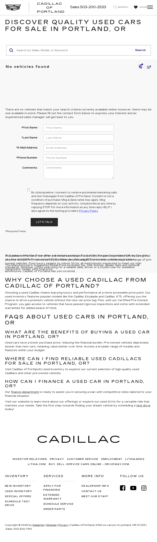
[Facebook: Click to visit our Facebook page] (124, 488)
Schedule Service (58, 504)
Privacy (57, 459)
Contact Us (92, 491)
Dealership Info (95, 486)
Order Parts (54, 509)
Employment (112, 459)
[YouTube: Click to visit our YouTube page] (135, 488)
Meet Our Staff (95, 496)
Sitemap (51, 525)
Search (140, 50)
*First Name (29, 127)
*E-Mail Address (26, 147)
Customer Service (83, 459)
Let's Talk (44, 222)
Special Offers (18, 496)
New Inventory (18, 486)
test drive (143, 405)
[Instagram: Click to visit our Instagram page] (146, 488)
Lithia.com (37, 464)
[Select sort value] (148, 66)
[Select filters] (140, 67)
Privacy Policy (88, 211)
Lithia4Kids (135, 459)
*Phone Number (26, 157)
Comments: (29, 167)
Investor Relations (29, 459)
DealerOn (38, 525)
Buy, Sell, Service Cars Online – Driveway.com (89, 464)
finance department (25, 392)
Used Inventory (18, 491)
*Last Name (29, 137)
